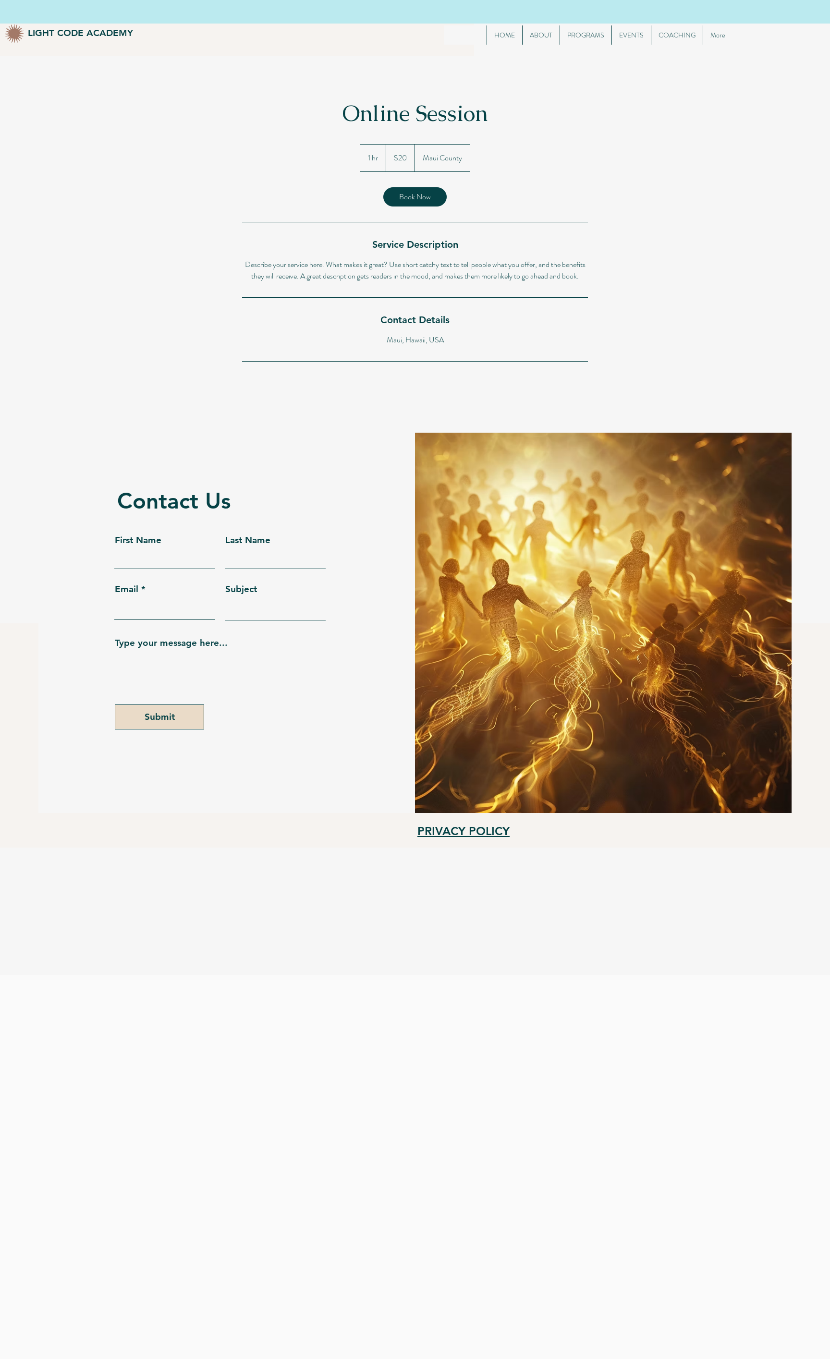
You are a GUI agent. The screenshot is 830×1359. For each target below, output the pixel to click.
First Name (138, 540)
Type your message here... (171, 642)
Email (126, 589)
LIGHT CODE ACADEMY (80, 32)
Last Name (247, 540)
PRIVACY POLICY (463, 831)
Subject (241, 589)
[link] (415, 196)
